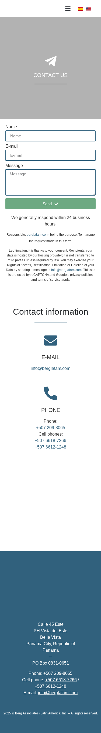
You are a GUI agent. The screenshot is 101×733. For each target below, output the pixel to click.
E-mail (11, 146)
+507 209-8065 (50, 427)
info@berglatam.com (66, 270)
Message (14, 166)
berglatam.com (37, 235)
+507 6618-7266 (50, 440)
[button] (68, 8)
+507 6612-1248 (50, 447)
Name (11, 127)
